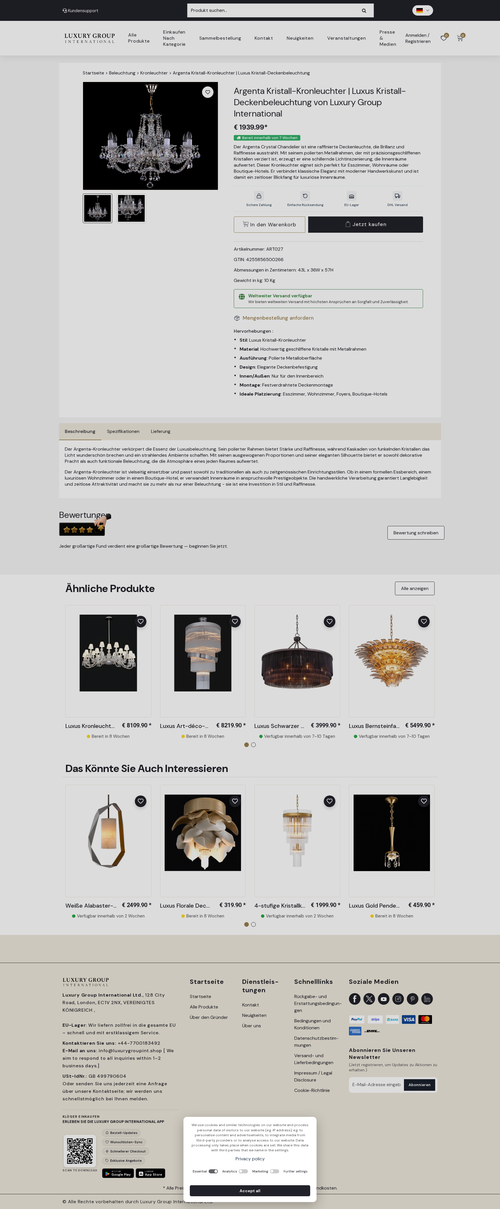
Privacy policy (250, 1159)
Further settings (296, 1171)
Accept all (250, 1190)
